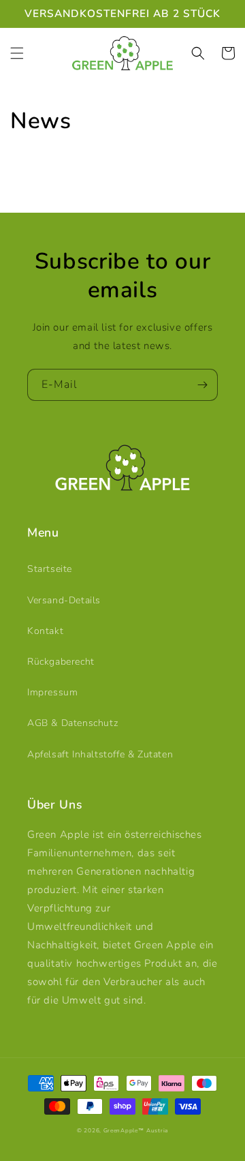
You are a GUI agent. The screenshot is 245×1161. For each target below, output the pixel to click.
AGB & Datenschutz (72, 723)
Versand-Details (64, 600)
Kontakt (45, 630)
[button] (17, 53)
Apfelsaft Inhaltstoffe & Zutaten (100, 754)
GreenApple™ (123, 1130)
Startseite (49, 568)
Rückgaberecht (61, 661)
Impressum (52, 692)
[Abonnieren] (202, 385)
